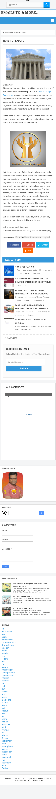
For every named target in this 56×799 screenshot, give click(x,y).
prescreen (6, 724)
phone (4, 719)
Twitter (44, 245)
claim (4, 637)
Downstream (8, 645)
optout (5, 711)
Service (5, 738)
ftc (3, 664)
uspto (4, 765)
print (4, 727)
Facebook (14, 245)
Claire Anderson (31, 237)
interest (5, 678)
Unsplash (46, 237)
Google (29, 245)
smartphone (7, 746)
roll (3, 733)
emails (5, 653)
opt (3, 708)
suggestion (7, 752)
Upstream (6, 763)
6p (3, 629)
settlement (7, 741)
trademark (6, 757)
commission (7, 640)
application (7, 631)
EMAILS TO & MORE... (19, 12)
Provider (5, 730)
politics (5, 722)
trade (4, 754)
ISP (3, 683)
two (3, 760)
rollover (5, 735)
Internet (5, 681)
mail (3, 694)
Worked (5, 768)
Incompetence (8, 672)
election (5, 648)
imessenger (7, 670)
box (3, 634)
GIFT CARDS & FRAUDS (22, 608)
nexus (4, 705)
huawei (5, 667)
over (4, 713)
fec (3, 656)
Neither (5, 702)
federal (5, 659)
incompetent (8, 675)
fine (3, 661)
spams (5, 749)
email (4, 650)
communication (9, 642)
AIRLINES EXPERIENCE (22, 597)
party (4, 716)
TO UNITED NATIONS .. (25, 267)
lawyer (5, 691)
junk (3, 686)
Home (7, 33)
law (3, 689)
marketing (6, 700)
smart (4, 743)
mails (4, 697)
